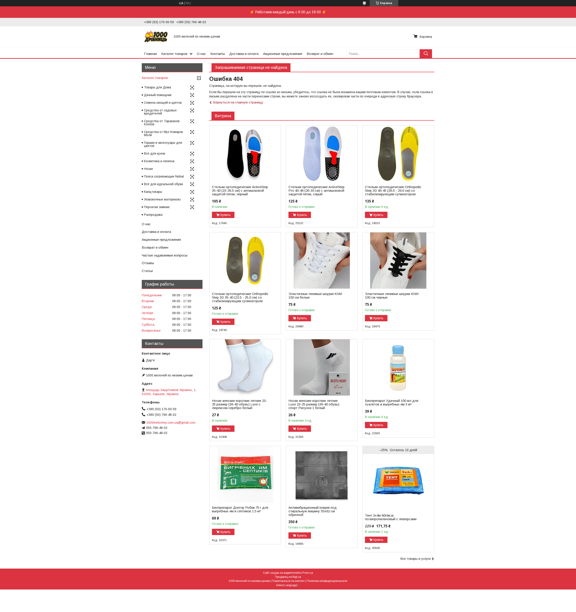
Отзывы (148, 263)
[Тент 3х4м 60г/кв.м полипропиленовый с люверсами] (398, 482)
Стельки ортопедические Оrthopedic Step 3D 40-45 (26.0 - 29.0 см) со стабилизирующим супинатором (393, 190)
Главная (150, 54)
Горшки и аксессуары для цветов (163, 144)
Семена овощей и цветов (163, 102)
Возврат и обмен (320, 54)
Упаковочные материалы (162, 199)
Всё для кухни (154, 153)
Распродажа (153, 214)
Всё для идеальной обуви (163, 184)
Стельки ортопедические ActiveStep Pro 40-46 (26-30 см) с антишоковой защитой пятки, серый (316, 190)
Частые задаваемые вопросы (164, 255)
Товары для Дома (157, 87)
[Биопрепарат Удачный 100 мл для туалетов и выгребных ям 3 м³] (398, 367)
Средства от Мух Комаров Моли (163, 133)
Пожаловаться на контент (288, 581)
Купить (225, 215)
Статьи (147, 271)
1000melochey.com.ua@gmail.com (170, 422)
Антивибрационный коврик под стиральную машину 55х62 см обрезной (312, 511)
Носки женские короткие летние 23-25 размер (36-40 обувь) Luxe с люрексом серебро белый (239, 404)
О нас (201, 54)
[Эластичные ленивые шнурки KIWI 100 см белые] (321, 260)
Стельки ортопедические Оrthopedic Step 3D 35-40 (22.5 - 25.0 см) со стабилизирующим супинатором (240, 297)
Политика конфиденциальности (327, 581)
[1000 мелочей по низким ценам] (156, 36)
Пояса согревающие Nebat (164, 176)
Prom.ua (307, 572)
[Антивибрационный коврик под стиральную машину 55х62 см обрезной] (321, 474)
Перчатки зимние (157, 207)
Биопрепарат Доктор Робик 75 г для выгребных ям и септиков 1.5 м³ (240, 509)
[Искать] (426, 53)
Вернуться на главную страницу (238, 102)
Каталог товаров (174, 54)
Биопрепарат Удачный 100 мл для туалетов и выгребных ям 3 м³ (391, 402)
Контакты (217, 54)
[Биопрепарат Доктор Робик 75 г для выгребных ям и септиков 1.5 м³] (245, 474)
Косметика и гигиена (159, 161)
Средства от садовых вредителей (160, 111)
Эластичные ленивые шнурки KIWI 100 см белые (315, 295)
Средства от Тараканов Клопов (162, 122)
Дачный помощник (157, 95)
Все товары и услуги (415, 558)
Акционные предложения (282, 54)
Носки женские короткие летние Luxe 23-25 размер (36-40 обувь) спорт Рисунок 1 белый (313, 404)
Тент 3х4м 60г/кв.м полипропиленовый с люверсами (390, 517)
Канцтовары (153, 192)
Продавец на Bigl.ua (288, 576)
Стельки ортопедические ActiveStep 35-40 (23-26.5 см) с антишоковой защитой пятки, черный (240, 190)
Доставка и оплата (244, 54)
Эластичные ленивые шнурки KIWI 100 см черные (392, 295)
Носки (148, 169)
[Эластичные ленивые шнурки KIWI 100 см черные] (398, 260)
